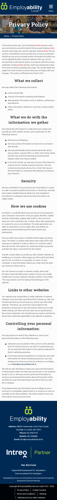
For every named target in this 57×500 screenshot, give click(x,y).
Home (6, 36)
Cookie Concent (39, 490)
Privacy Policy (23, 490)
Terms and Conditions (26, 494)
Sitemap (42, 494)
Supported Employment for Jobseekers (28, 470)
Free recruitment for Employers (28, 473)
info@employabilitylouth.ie (31, 439)
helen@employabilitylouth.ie (24, 364)
